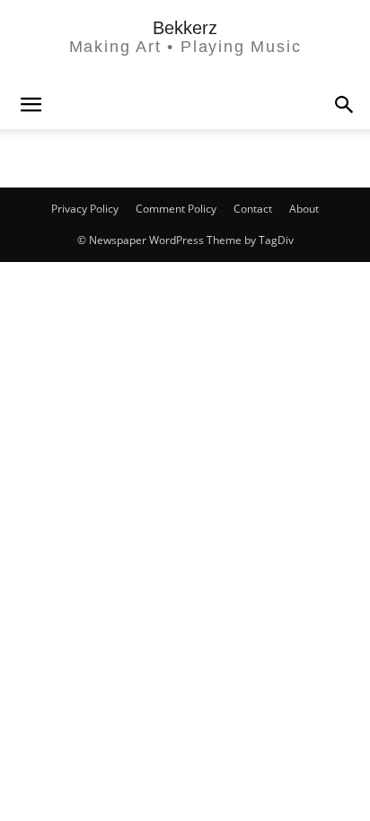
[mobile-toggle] (30, 105)
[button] (345, 105)
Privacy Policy (85, 208)
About (304, 208)
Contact (252, 208)
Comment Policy (176, 208)
